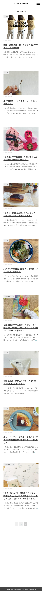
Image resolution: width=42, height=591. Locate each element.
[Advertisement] (21, 554)
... (32, 57)
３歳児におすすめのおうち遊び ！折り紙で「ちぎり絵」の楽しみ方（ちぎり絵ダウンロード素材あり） (21, 327)
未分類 (6, 16)
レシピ (6, 72)
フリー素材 (7, 296)
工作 (5, 128)
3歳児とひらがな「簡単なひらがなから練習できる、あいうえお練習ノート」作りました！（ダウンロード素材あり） (21, 496)
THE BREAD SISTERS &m (14, 589)
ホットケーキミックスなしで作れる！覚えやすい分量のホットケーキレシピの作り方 (21, 440)
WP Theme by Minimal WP (29, 589)
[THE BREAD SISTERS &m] (21, 2)
